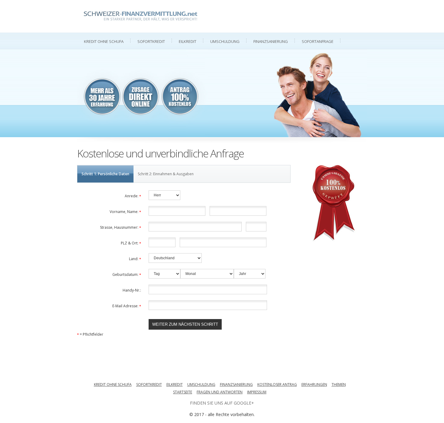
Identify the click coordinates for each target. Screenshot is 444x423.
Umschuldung (225, 41)
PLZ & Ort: (131, 243)
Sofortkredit (151, 41)
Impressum (256, 392)
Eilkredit (187, 41)
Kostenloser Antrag (277, 384)
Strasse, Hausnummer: (120, 227)
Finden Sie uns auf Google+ (222, 403)
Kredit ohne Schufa (104, 41)
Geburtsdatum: (126, 274)
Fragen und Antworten (220, 392)
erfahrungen (314, 384)
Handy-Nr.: (132, 290)
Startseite (182, 392)
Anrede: (133, 196)
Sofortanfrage (317, 41)
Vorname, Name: (125, 211)
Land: (135, 258)
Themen (339, 384)
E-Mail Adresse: (126, 305)
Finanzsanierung (270, 41)
